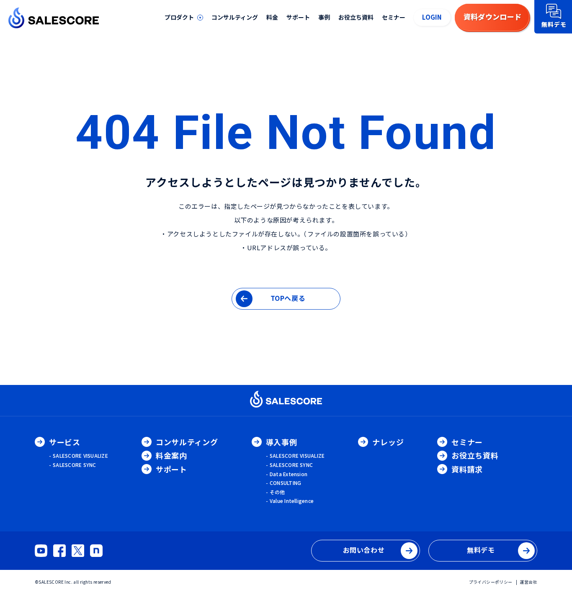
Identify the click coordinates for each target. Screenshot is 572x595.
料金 (272, 17)
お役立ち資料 (356, 17)
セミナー (393, 17)
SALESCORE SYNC (74, 464)
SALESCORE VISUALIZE (80, 455)
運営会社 (528, 582)
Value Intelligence (292, 500)
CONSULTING (285, 482)
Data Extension (288, 473)
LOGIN (432, 17)
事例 (324, 17)
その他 (277, 491)
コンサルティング (234, 17)
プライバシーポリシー (491, 582)
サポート (298, 17)
